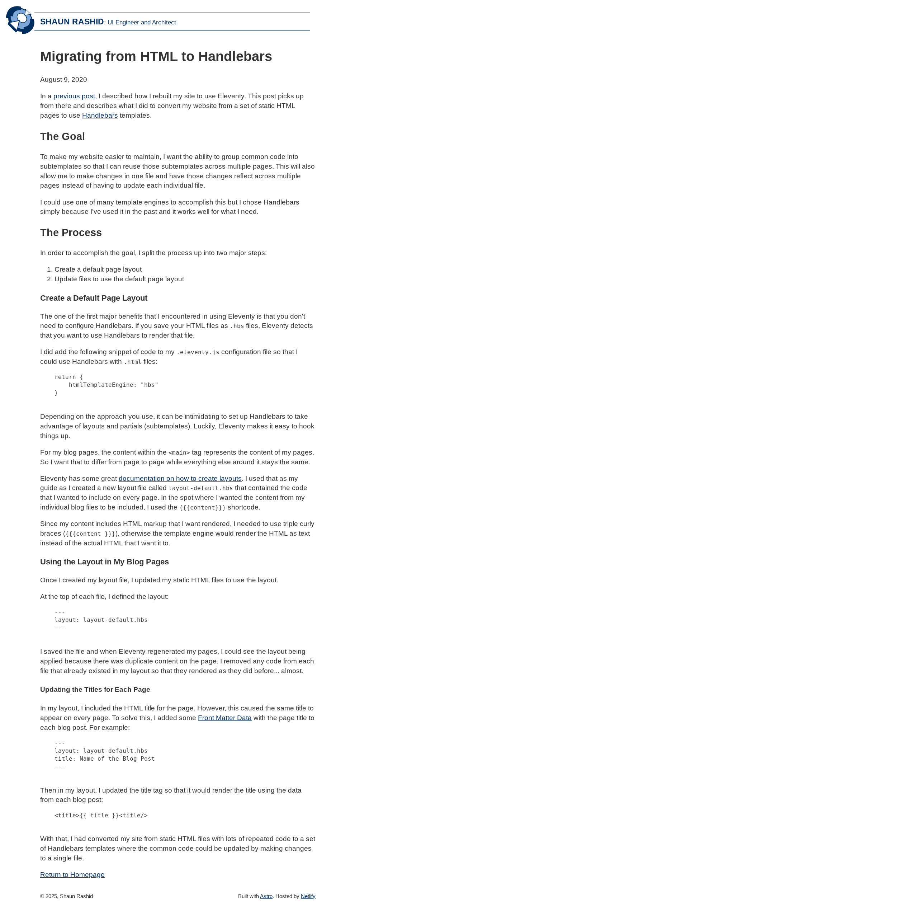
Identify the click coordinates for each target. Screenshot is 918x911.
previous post (74, 96)
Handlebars (100, 115)
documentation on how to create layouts (180, 478)
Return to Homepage (72, 874)
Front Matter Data (225, 718)
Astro (266, 896)
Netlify (308, 896)
